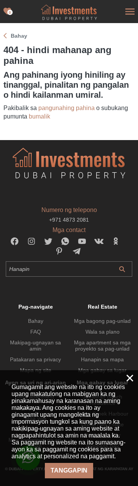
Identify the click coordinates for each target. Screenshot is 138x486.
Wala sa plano (102, 332)
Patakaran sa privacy (35, 359)
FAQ (35, 332)
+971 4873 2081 (69, 220)
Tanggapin (69, 470)
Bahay (35, 321)
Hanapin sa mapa (102, 359)
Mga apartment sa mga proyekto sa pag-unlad (102, 345)
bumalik (39, 116)
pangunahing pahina (66, 108)
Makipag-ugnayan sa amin (35, 345)
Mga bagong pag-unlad (102, 321)
